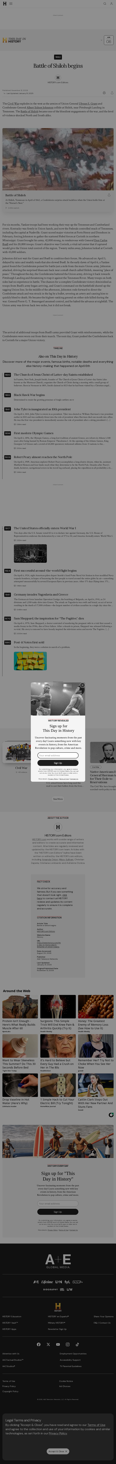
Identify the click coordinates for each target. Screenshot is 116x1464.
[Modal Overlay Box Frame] (58, 732)
